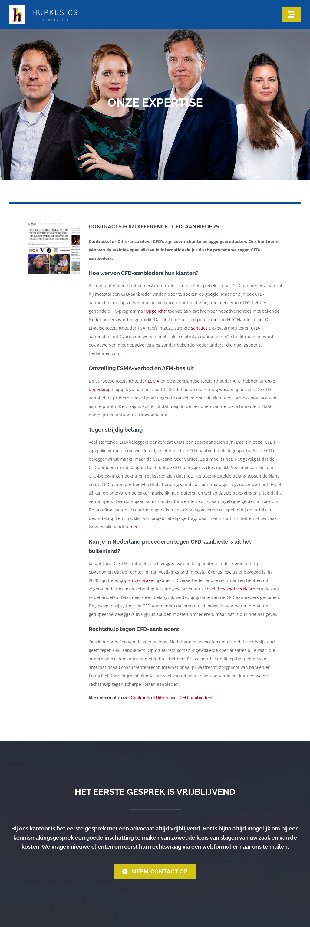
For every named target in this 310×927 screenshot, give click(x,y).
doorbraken (144, 580)
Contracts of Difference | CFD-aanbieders (171, 697)
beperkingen (101, 389)
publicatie (207, 319)
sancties (199, 328)
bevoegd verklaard (237, 589)
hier (134, 527)
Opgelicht (155, 311)
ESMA (153, 381)
